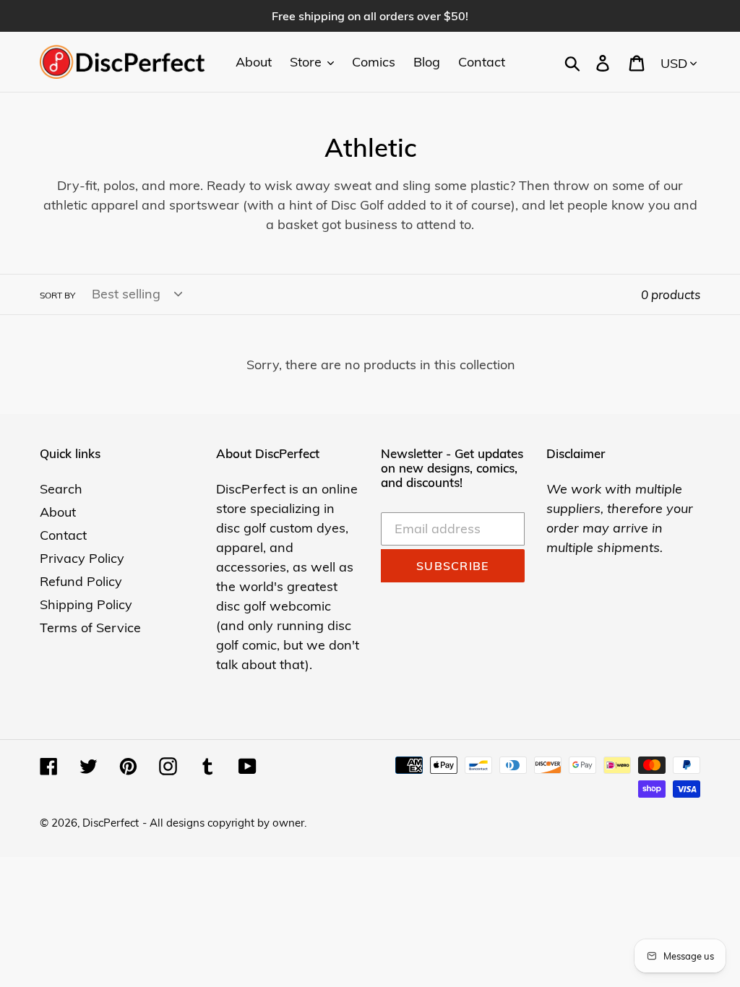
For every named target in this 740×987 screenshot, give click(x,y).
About (58, 512)
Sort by (57, 295)
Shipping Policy (86, 604)
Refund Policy (81, 581)
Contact (63, 535)
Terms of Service (90, 627)
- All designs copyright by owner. (224, 822)
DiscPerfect (110, 822)
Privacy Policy (82, 558)
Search (61, 488)
